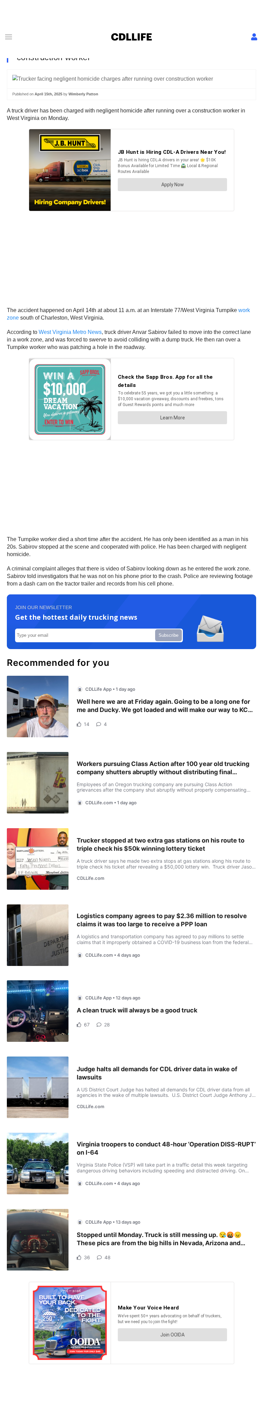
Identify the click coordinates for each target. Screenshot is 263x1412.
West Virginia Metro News (70, 332)
